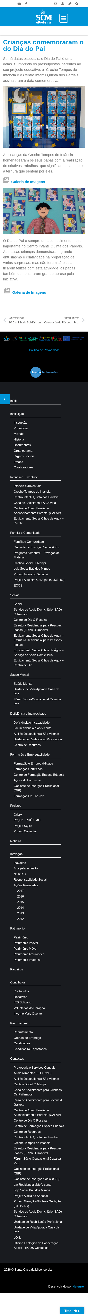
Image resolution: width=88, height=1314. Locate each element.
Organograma (23, 450)
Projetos (15, 805)
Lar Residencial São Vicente (32, 728)
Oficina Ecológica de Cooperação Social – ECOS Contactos (36, 1245)
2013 (20, 913)
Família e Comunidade (25, 532)
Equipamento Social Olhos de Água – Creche (38, 521)
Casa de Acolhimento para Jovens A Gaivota (38, 1102)
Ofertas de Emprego (27, 1037)
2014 (20, 907)
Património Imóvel (26, 943)
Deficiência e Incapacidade (28, 713)
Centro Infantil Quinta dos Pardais (36, 497)
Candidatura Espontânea (30, 1049)
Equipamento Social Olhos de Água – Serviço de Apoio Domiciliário (38, 652)
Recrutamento (19, 1023)
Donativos (20, 997)
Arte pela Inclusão (26, 868)
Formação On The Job (29, 796)
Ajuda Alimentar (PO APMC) (33, 1073)
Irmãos (18, 462)
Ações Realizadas (26, 885)
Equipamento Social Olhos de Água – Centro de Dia (38, 663)
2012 (20, 919)
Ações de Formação (27, 780)
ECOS (18, 585)
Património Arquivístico (29, 954)
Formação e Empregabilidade (30, 754)
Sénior (14, 595)
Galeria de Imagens (28, 182)
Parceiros (16, 969)
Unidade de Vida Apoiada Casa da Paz (36, 691)
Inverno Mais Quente (28, 1013)
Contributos (18, 982)
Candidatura (22, 1043)
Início (13, 400)
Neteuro (78, 1286)
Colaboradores (23, 467)
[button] (76, 3)
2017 (20, 890)
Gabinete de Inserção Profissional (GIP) (36, 788)
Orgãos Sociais (24, 456)
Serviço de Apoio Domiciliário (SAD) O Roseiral (38, 612)
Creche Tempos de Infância (32, 491)
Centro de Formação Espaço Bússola (39, 774)
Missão (19, 433)
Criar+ (18, 814)
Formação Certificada (28, 769)
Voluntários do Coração (29, 1008)
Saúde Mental (19, 674)
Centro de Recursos (27, 745)
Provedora (21, 428)
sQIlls (17, 1237)
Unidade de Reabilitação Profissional (38, 739)
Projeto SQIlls (23, 825)
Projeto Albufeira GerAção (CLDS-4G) (39, 579)
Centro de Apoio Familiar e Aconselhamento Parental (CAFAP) (37, 510)
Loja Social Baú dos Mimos (32, 568)
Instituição (17, 413)
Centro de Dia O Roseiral (30, 619)
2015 (20, 902)
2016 (20, 896)
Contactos (17, 1058)
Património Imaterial (27, 959)
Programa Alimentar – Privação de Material (37, 555)
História (19, 439)
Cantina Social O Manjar (30, 563)
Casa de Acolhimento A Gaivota (35, 502)
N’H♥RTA (20, 874)
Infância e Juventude (24, 477)
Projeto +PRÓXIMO (27, 820)
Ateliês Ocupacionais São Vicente (36, 733)
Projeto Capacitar (25, 831)
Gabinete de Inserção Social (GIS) (37, 547)
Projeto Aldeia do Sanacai (31, 574)
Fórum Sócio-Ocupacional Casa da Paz (37, 702)
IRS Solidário (22, 1002)
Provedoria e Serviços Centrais (34, 1067)
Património (17, 928)
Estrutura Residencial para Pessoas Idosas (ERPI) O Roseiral (38, 628)
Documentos (22, 445)
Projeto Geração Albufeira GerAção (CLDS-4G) (37, 1204)
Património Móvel (25, 948)
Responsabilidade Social (30, 879)
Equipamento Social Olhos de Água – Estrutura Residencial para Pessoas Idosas (38, 640)
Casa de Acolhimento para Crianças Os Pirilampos (38, 1092)
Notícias (15, 841)
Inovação (16, 854)
